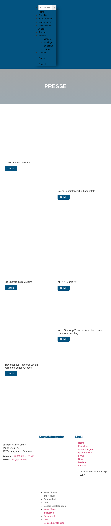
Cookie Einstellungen (55, 506)
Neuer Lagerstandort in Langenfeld (76, 191)
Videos (47, 39)
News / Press (50, 492)
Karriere (42, 32)
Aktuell (41, 29)
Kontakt (42, 52)
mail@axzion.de (19, 459)
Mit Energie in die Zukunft (18, 282)
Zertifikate (48, 46)
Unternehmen (45, 25)
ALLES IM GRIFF (67, 282)
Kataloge (48, 42)
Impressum (49, 496)
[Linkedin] (93, 482)
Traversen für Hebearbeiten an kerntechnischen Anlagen (21, 366)
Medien (42, 35)
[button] (45, 3)
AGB (46, 502)
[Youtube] (85, 482)
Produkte (42, 15)
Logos (47, 49)
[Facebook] (78, 482)
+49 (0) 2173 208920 (23, 456)
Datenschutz (50, 499)
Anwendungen (45, 18)
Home (41, 12)
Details (10, 168)
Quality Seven (45, 22)
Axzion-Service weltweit (17, 162)
